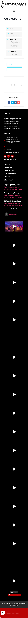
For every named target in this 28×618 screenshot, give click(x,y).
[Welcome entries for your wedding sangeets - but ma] (14, 525)
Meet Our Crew (9, 170)
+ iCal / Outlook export (14, 69)
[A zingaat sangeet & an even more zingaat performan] (14, 226)
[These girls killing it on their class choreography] (14, 394)
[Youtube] (12, 156)
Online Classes (9, 168)
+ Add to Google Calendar (14, 64)
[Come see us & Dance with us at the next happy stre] (14, 506)
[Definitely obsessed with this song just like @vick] (14, 450)
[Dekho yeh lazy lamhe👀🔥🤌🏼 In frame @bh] (14, 581)
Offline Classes (9, 165)
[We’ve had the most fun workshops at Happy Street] (14, 320)
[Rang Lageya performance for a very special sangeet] (14, 245)
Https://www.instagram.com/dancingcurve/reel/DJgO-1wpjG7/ (13, 196)
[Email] (18, 102)
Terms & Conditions (10, 173)
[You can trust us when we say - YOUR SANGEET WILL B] (14, 469)
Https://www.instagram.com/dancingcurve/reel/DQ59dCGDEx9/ (13, 204)
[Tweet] (12, 102)
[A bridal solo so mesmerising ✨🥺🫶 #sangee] (14, 282)
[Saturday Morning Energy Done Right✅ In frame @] (14, 301)
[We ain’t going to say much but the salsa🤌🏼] (14, 357)
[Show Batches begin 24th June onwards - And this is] (14, 338)
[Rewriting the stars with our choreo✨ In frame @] (14, 413)
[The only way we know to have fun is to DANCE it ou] (14, 544)
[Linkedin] (15, 102)
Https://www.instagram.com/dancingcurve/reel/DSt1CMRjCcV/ (13, 188)
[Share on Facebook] (9, 102)
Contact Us (8, 176)
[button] (14, 11)
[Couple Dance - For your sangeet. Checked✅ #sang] (14, 488)
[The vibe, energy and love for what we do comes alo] (14, 562)
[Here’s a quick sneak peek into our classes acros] (14, 432)
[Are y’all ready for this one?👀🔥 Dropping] (14, 376)
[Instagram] (8, 156)
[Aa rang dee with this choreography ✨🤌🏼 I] (14, 264)
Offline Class (14, 54)
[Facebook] (5, 156)
